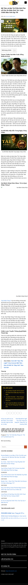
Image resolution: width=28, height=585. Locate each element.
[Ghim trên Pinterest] (18, 413)
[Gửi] (25, 446)
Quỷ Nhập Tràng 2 (6, 300)
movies (4, 513)
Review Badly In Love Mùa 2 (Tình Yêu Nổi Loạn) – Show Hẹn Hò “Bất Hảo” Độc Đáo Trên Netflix (13, 456)
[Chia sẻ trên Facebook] (10, 413)
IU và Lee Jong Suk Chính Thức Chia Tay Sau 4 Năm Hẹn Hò (13, 501)
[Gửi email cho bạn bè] (15, 413)
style (19, 518)
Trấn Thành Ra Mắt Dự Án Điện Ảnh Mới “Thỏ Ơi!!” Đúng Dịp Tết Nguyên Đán (15, 404)
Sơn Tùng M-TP (17, 513)
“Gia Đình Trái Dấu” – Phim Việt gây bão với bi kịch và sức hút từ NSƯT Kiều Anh (15, 398)
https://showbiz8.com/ (11, 571)
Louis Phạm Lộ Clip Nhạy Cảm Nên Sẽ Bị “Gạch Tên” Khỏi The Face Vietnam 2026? (13, 495)
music (6, 516)
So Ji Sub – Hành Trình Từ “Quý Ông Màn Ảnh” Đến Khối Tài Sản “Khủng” (13, 462)
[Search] (25, 2)
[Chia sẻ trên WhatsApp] (7, 413)
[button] (2, 2)
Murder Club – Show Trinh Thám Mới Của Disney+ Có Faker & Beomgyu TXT (14, 482)
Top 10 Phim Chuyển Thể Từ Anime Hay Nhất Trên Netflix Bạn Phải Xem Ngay (15, 392)
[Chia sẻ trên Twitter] (12, 413)
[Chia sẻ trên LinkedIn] (20, 413)
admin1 (13, 16)
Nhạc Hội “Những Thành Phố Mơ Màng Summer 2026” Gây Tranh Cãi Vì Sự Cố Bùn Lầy (13, 488)
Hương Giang (12, 516)
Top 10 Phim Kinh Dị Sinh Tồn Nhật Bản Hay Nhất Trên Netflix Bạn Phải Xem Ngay (14, 475)
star (9, 513)
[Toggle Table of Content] (13, 50)
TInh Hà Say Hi (22, 518)
